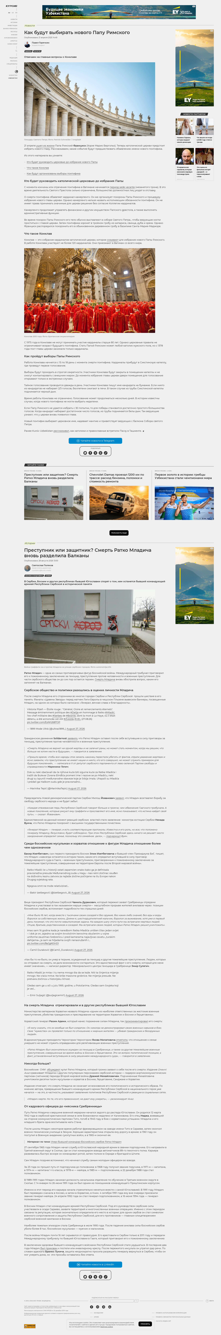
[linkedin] (109, 1306)
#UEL (77, 719)
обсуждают (53, 1069)
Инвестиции (12, 25)
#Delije (74, 712)
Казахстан (13, 75)
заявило (72, 738)
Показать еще (119, 533)
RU (9, 13)
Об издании (98, 1313)
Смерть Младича (105, 679)
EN (16, 13)
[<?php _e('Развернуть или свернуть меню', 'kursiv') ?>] (16, 71)
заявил (119, 798)
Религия (37, 51)
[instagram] (97, 1306)
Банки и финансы (10, 28)
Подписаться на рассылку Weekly (105, 1298)
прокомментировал (136, 1021)
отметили (122, 1040)
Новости (14, 19)
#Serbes (57, 715)
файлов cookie (106, 1327)
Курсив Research (10, 38)
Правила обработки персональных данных (173, 1317)
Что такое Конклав (38, 167)
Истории (14, 22)
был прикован (48, 1248)
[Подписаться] (136, 1301)
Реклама (13, 61)
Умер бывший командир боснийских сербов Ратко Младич (86, 1141)
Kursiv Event (12, 44)
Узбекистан (12, 78)
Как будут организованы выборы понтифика (53, 173)
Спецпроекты (12, 64)
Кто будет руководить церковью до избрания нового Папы (62, 162)
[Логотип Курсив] (11, 6)
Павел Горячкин (40, 43)
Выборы (28, 51)
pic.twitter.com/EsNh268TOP (43, 722)
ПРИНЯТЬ (145, 1324)
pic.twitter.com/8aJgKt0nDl (43, 943)
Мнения (14, 35)
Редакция (13, 58)
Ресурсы (14, 32)
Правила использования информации (171, 1313)
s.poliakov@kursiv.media (41, 570)
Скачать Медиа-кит (163, 1321)
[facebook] (91, 1306)
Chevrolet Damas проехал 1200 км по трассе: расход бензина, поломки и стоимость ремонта (116, 478)
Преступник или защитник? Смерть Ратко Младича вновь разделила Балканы (51, 478)
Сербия (48, 576)
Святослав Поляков (42, 565)
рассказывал (61, 430)
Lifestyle (13, 41)
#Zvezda (69, 719)
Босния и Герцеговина (34, 576)
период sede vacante (122, 187)
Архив (96, 1317)
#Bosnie (71, 715)
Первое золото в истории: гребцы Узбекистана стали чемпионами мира (183, 476)
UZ (13, 13)
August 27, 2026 (76, 728)
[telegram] (103, 1306)
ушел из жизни (45, 145)
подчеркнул (113, 836)
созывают (113, 239)
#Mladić (109, 712)
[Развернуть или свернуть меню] (16, 51)
